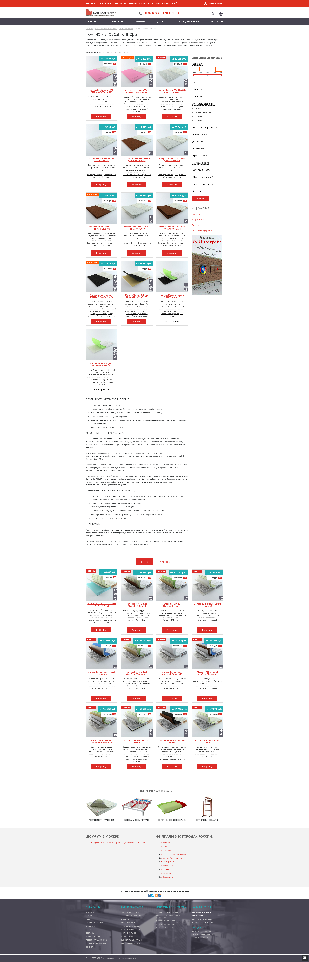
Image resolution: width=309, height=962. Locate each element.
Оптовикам (91, 926)
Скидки (133, 3)
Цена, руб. (197, 63)
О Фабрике (90, 912)
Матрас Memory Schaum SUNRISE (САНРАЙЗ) (101, 364)
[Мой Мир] (159, 895)
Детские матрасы (128, 922)
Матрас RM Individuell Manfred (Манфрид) (207, 673)
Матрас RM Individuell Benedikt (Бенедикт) (101, 741)
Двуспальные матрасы (130, 943)
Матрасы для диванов (130, 929)
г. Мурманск (166, 873)
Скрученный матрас (202, 183)
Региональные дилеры (202, 934)
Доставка (144, 3)
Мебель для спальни (188, 22)
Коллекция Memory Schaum (101, 311)
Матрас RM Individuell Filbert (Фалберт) (101, 673)
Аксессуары (216, 22)
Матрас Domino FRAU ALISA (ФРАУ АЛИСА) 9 (137, 228)
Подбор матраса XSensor (96, 940)
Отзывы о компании (95, 922)
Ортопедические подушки (167, 924)
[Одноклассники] (156, 895)
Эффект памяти (200, 155)
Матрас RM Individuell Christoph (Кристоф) (172, 673)
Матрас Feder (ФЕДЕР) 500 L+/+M (172, 741)
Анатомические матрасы (106, 28)
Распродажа (120, 3)
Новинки (144, 561)
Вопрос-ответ (198, 219)
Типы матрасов (126, 28)
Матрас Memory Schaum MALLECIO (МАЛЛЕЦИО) (101, 296)
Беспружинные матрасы (131, 915)
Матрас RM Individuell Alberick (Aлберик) (136, 605)
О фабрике (89, 3)
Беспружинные (114, 22)
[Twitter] (152, 895)
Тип (194, 82)
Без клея (196, 191)
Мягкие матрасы (128, 936)
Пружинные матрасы (130, 912)
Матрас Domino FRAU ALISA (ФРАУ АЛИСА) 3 (101, 159)
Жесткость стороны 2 (203, 127)
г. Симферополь (167, 862)
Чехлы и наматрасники (166, 920)
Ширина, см (198, 134)
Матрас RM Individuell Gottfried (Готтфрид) (136, 673)
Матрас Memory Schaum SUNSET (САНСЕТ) (172, 296)
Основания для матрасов (167, 912)
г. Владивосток (167, 877)
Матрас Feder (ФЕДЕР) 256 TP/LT (207, 741)
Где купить (103, 3)
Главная (89, 28)
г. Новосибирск (167, 850)
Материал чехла (200, 162)
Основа (196, 89)
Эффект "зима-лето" (202, 176)
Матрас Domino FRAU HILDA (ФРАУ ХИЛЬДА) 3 (137, 159)
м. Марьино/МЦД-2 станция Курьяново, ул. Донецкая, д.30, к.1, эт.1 (119, 842)
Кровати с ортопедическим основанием (168, 916)
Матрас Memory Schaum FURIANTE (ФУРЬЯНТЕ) (136, 296)
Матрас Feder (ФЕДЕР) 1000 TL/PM (137, 741)
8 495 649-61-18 (171, 13)
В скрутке (139, 22)
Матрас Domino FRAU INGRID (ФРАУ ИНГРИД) (172, 91)
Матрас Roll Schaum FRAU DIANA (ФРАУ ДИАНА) (101, 91)
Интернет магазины (201, 937)
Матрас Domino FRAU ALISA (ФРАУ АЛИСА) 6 (172, 159)
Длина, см (197, 141)
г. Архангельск (167, 865)
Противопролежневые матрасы (172, 759)
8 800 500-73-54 (152, 13)
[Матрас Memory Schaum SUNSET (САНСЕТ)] (172, 276)
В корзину (101, 116)
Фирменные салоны (201, 931)
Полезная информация (203, 230)
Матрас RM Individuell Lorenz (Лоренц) (207, 605)
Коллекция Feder (131, 756)
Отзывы (195, 225)
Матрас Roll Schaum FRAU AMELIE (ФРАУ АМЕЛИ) (137, 91)
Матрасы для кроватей (130, 926)
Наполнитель (199, 96)
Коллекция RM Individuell (136, 620)
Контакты (90, 947)
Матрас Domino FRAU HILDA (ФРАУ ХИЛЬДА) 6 (101, 228)
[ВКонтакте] (149, 895)
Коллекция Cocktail (94, 620)
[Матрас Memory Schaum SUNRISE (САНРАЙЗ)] (101, 344)
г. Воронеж (165, 842)
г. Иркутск (165, 846)
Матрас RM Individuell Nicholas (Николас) (172, 605)
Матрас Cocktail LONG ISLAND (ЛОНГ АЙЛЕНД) (101, 604)
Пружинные (89, 22)
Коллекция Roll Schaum (101, 106)
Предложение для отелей (164, 3)
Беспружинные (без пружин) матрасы (137, 110)
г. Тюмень (165, 869)
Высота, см (198, 148)
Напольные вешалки (165, 927)
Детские (160, 22)
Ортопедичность (201, 169)
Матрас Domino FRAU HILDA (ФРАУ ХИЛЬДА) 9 (172, 228)
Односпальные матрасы (131, 940)
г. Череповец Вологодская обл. (174, 854)
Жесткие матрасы (128, 933)
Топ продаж (163, 561)
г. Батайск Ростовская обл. (172, 858)
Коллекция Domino (165, 106)
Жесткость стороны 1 (203, 103)
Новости (196, 214)
